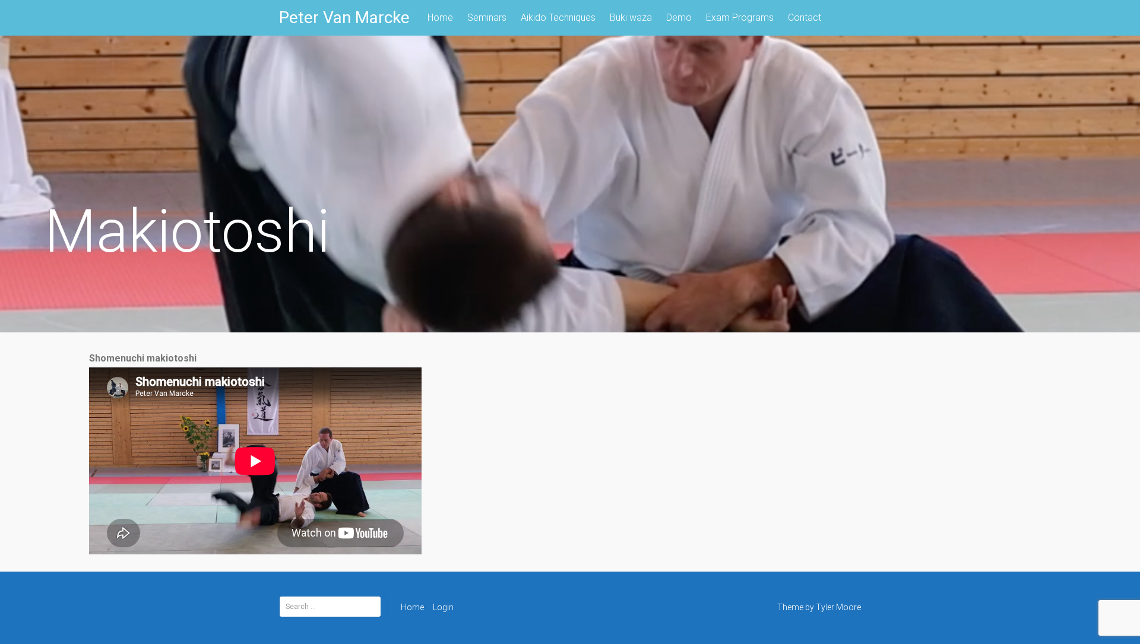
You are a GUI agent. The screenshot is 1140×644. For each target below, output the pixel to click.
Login (443, 607)
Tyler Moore (838, 607)
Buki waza (631, 17)
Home (440, 17)
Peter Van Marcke (344, 17)
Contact (804, 17)
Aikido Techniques (558, 17)
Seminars (486, 17)
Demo (679, 17)
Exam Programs (740, 17)
